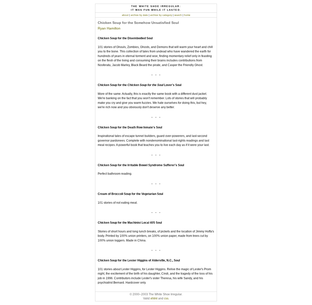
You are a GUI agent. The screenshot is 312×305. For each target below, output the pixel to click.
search (178, 15)
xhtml (153, 298)
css (166, 298)
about (125, 15)
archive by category (161, 15)
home (187, 15)
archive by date (139, 15)
